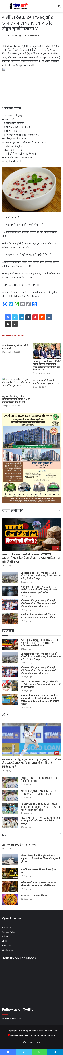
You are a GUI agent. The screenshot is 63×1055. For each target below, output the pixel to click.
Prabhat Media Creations (44, 1035)
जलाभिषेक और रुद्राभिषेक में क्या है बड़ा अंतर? (39, 871)
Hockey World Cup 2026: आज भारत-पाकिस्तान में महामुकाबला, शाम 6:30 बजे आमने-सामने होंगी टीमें (40, 806)
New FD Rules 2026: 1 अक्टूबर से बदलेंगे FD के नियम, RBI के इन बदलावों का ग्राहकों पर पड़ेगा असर (40, 684)
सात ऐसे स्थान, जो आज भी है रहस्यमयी (15, 347)
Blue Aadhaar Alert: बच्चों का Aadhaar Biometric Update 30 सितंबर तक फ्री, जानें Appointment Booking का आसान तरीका (40, 699)
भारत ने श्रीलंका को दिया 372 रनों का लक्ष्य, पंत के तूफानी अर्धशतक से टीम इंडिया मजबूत (41, 820)
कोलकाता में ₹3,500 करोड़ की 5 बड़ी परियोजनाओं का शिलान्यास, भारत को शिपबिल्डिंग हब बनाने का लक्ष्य (38, 603)
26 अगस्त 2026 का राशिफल (19, 844)
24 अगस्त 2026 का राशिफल (34, 895)
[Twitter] (15, 317)
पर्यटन (5, 936)
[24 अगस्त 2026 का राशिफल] (10, 899)
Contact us (7, 950)
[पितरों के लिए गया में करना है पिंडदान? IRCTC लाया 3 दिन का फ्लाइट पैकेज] (10, 618)
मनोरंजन (6, 941)
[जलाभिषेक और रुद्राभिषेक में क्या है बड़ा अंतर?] (10, 873)
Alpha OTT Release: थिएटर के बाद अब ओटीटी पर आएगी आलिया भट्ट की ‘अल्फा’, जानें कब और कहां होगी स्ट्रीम (40, 589)
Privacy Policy (9, 932)
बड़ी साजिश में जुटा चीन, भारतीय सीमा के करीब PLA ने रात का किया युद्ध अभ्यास (16, 399)
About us (6, 927)
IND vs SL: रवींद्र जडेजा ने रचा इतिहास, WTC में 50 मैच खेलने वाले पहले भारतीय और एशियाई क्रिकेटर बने (31, 763)
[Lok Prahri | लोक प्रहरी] (19, 6)
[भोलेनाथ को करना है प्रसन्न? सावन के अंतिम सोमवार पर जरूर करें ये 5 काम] (10, 886)
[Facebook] (8, 317)
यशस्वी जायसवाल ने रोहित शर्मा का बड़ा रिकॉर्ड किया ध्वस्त (39, 779)
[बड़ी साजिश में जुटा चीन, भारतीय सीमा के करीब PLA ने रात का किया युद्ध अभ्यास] (16, 386)
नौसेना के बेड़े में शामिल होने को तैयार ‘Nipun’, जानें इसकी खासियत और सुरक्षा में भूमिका (40, 858)
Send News (7, 945)
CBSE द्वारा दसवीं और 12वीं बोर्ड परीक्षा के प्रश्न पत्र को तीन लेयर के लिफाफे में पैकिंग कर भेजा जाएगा (46, 365)
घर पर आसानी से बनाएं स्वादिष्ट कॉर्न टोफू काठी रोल (46, 382)
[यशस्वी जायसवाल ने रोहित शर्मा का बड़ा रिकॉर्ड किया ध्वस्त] (10, 782)
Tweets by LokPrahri (11, 1018)
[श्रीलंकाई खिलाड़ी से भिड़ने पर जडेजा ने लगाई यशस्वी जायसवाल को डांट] (10, 795)
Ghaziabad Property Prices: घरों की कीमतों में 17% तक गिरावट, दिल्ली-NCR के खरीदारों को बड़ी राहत (41, 575)
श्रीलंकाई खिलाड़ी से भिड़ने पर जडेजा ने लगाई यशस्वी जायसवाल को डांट (39, 792)
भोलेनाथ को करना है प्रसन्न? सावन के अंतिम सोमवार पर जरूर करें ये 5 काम (38, 884)
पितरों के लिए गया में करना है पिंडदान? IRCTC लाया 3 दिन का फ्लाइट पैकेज (39, 616)
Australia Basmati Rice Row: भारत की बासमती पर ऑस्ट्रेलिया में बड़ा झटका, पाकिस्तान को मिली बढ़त (31, 558)
